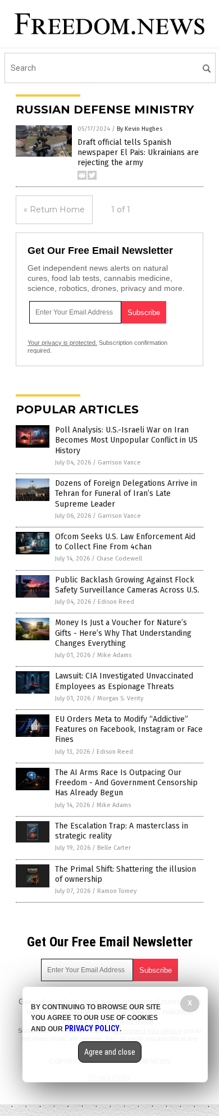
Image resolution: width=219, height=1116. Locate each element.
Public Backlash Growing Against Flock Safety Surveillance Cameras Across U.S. (127, 585)
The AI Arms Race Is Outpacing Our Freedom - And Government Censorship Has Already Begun (126, 783)
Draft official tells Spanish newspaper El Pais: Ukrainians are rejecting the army (138, 152)
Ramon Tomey (116, 891)
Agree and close (109, 1051)
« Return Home (54, 209)
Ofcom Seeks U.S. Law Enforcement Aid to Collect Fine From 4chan (125, 542)
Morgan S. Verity (120, 698)
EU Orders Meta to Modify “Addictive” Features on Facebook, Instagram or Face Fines (129, 729)
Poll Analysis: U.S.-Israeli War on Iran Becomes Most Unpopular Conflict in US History (126, 440)
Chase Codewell (119, 558)
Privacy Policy (92, 1028)
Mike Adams (114, 655)
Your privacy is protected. (62, 342)
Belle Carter (114, 847)
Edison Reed (116, 601)
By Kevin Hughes (139, 129)
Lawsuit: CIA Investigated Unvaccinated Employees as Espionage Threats (124, 681)
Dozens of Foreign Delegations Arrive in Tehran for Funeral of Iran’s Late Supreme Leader (126, 493)
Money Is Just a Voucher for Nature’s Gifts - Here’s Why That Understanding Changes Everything (123, 633)
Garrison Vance (119, 462)
